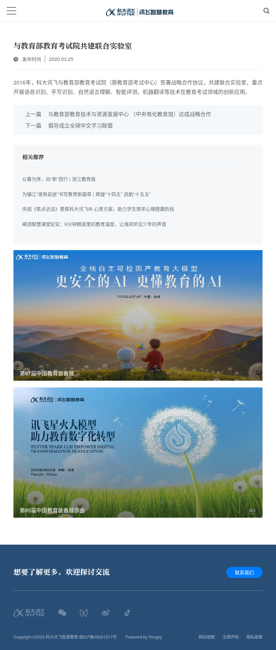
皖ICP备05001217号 (98, 637)
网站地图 (207, 637)
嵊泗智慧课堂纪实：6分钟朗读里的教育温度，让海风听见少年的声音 (94, 223)
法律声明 (230, 637)
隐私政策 (254, 637)
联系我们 (244, 572)
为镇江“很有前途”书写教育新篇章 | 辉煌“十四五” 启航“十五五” (86, 194)
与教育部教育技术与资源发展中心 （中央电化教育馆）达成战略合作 (118, 114)
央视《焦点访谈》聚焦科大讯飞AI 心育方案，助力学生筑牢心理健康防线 (98, 208)
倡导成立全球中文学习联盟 (69, 125)
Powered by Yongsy (144, 637)
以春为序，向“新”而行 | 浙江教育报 (59, 178)
